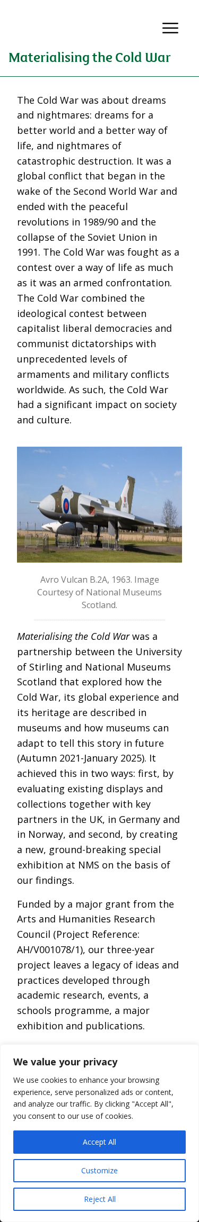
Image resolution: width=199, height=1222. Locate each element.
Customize (99, 1170)
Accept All (99, 1142)
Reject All (100, 1199)
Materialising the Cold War (89, 56)
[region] (99, 1133)
